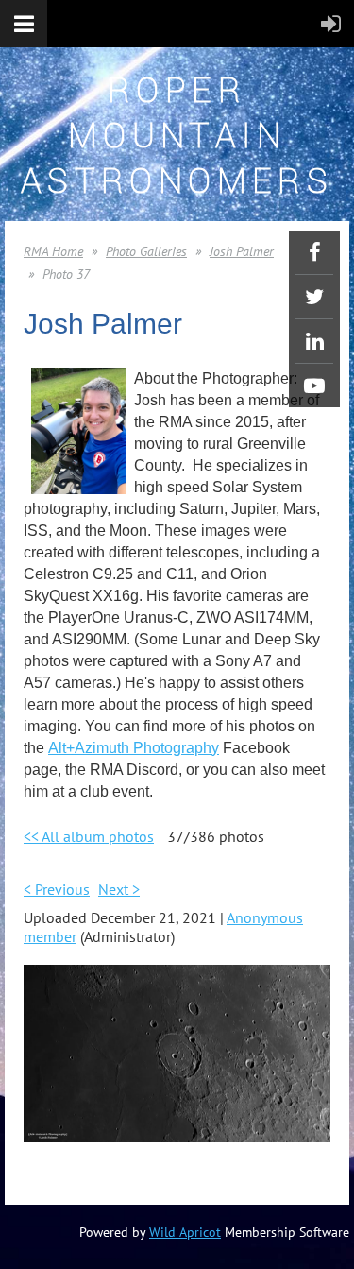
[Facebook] (314, 252)
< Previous (57, 889)
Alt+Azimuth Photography (133, 748)
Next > (119, 889)
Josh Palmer (242, 251)
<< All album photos (89, 836)
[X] (314, 296)
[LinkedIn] (314, 341)
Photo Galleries (146, 251)
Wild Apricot (185, 1232)
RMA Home (53, 251)
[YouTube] (314, 385)
